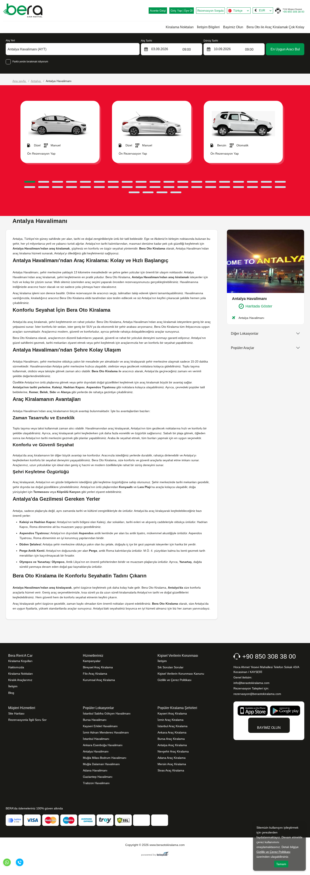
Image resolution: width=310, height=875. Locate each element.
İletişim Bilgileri (208, 27)
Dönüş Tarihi (211, 40)
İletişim (13, 686)
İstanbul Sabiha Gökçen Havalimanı (107, 713)
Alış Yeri (10, 40)
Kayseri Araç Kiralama (172, 713)
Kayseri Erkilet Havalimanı (100, 726)
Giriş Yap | (182, 10)
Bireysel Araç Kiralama (98, 667)
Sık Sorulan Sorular (170, 667)
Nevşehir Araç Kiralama (173, 751)
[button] (30, 182)
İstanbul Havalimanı (96, 738)
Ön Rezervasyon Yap (41, 153)
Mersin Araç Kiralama (172, 764)
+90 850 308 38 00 (293, 10)
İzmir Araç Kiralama (170, 719)
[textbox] (238, 10)
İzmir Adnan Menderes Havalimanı (106, 732)
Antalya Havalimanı (96, 751)
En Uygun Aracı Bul (285, 49)
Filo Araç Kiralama (95, 673)
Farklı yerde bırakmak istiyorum (30, 61)
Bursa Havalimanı (94, 719)
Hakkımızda (16, 667)
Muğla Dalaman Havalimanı (101, 764)
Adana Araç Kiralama (172, 757)
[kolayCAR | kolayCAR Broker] (155, 854)
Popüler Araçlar (242, 348)
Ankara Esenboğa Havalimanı (103, 745)
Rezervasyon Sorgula (210, 10)
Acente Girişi (158, 10)
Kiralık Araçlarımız (20, 680)
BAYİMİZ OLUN (269, 727)
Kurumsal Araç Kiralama (99, 680)
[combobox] (238, 10)
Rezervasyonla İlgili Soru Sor (27, 719)
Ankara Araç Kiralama (172, 732)
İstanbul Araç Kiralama (172, 726)
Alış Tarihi (146, 40)
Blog (11, 692)
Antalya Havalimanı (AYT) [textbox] (27, 49)
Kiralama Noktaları (180, 27)
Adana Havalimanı (95, 770)
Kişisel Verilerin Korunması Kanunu (181, 673)
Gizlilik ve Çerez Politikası (174, 680)
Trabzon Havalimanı (96, 783)
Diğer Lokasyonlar (244, 333)
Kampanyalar (92, 661)
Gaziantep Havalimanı (97, 776)
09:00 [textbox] (186, 49)
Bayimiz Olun (233, 27)
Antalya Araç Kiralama (172, 745)
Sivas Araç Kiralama (171, 770)
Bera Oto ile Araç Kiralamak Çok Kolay (275, 27)
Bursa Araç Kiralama (171, 738)
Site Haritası (16, 713)
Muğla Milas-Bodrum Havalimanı (104, 757)
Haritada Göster (258, 306)
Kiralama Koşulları (20, 661)
